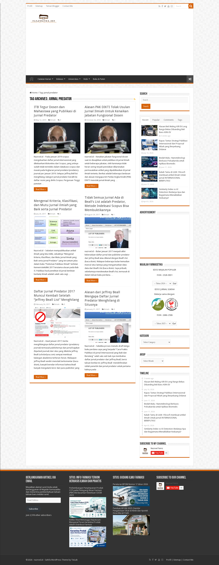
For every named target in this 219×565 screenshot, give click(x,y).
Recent (145, 120)
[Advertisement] (109, 48)
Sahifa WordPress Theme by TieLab (61, 560)
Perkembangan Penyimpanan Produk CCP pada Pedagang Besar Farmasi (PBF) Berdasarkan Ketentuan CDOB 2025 (86, 491)
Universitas (73, 79)
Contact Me (68, 6)
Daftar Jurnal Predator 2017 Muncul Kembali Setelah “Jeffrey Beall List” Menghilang (56, 295)
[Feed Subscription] (134, 99)
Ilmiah (53, 120)
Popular (156, 120)
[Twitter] (165, 6)
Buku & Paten (99, 79)
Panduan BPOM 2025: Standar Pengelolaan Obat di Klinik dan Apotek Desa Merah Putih (130, 510)
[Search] (191, 6)
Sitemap (39, 6)
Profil (29, 6)
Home (31, 78)
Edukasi (59, 79)
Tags (180, 120)
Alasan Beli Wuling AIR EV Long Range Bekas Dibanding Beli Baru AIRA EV (173, 129)
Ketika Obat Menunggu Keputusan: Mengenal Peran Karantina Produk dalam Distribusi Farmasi (85, 522)
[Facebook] (162, 6)
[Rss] (159, 6)
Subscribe (33, 509)
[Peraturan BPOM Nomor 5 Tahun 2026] (131, 496)
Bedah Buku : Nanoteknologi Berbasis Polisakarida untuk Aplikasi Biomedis (172, 161)
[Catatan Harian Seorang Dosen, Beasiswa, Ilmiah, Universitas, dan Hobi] (43, 18)
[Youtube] (168, 6)
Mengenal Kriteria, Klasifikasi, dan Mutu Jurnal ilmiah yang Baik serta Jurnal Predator (56, 205)
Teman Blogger (52, 6)
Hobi (86, 79)
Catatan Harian (44, 79)
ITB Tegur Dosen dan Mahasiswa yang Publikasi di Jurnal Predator (55, 111)
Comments (169, 120)
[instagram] (171, 6)
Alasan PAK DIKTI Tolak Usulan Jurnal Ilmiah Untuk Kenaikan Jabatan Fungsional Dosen (107, 111)
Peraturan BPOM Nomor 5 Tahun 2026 (130, 484)
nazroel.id (38, 560)
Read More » (41, 189)
